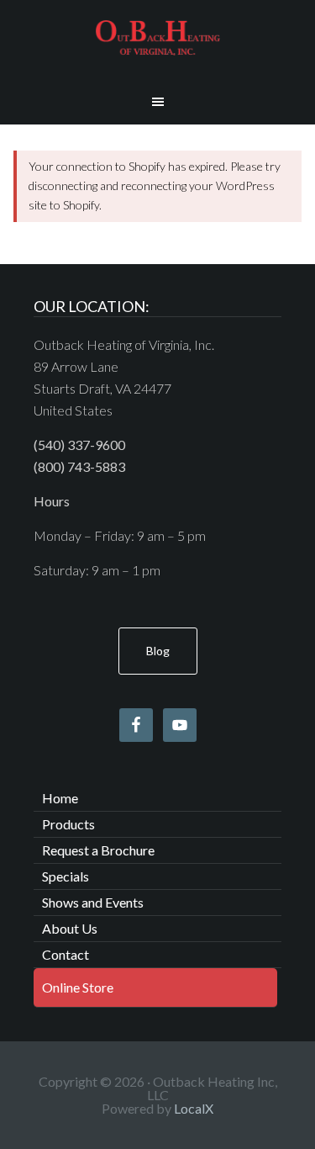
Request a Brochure (98, 850)
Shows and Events (93, 902)
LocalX (193, 1108)
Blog (158, 650)
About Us (69, 928)
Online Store (77, 987)
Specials (65, 876)
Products (68, 824)
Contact (65, 954)
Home (60, 798)
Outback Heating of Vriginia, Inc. (158, 38)
